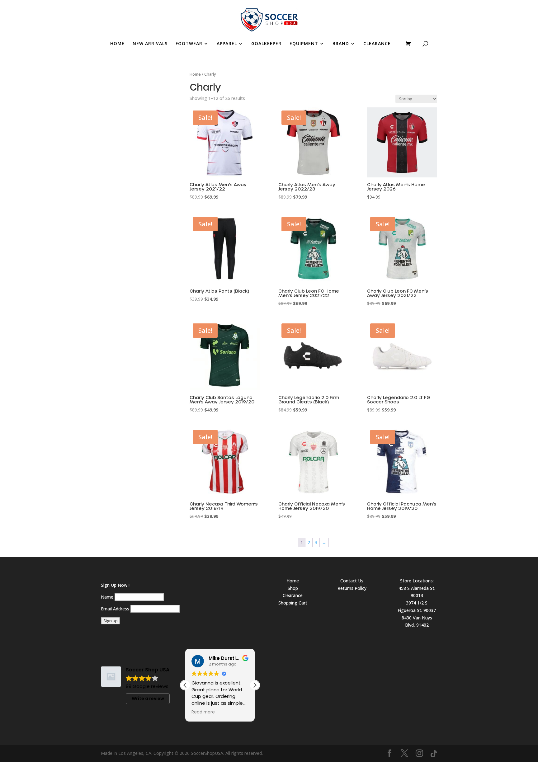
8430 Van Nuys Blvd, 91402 (417, 621)
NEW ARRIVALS (150, 43)
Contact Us (351, 581)
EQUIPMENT (304, 43)
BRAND (341, 43)
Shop (293, 588)
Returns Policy (351, 588)
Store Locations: (417, 581)
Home (195, 74)
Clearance (293, 595)
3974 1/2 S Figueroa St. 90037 (417, 606)
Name (107, 597)
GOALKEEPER (266, 43)
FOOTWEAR (189, 43)
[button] (254, 685)
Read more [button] (203, 712)
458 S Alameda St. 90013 (417, 592)
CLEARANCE (377, 43)
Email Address (115, 609)
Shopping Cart (292, 603)
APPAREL (227, 43)
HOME (117, 43)
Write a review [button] (148, 698)
